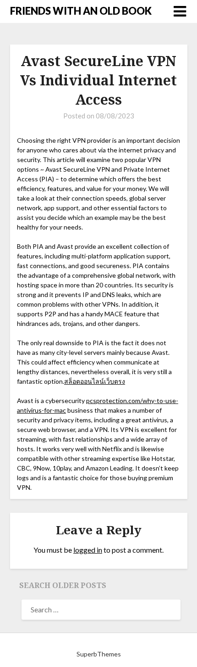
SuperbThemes (99, 654)
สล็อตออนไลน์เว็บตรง (94, 381)
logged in (87, 549)
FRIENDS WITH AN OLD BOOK (81, 11)
